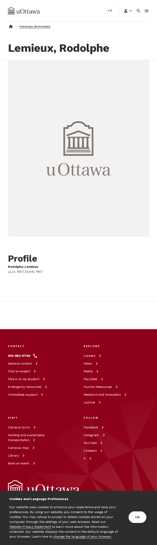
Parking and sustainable (26, 437)
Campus (19, 427)
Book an (18, 463)
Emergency (24, 387)
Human (98, 387)
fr (110, 10)
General (20, 363)
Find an (19, 371)
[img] (24, 11)
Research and (102, 394)
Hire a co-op (23, 379)
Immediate (22, 394)
